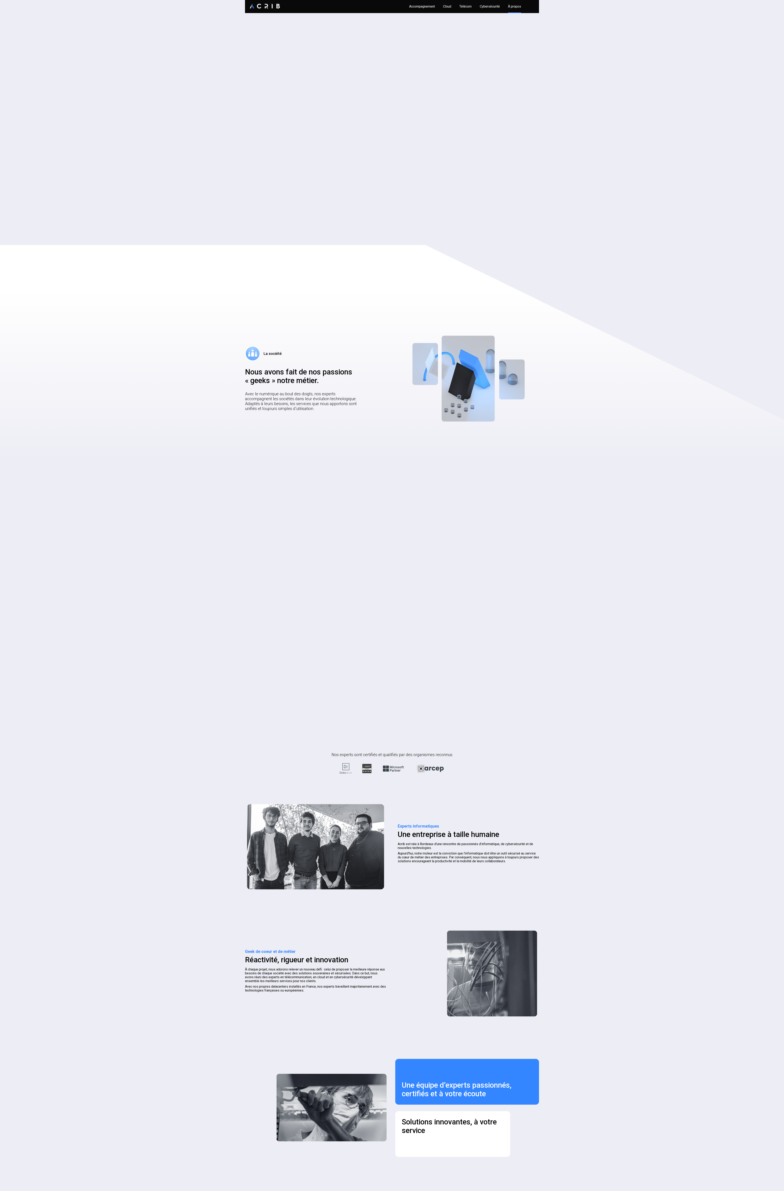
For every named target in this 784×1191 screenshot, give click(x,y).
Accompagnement (422, 6)
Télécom (465, 6)
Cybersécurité (490, 6)
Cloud (447, 6)
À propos (514, 6)
